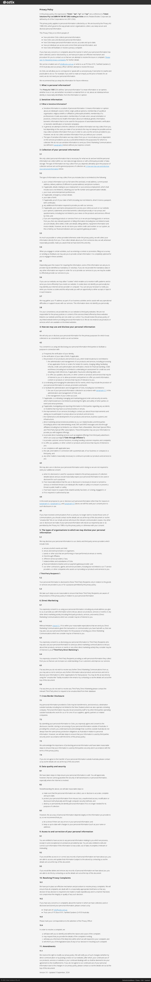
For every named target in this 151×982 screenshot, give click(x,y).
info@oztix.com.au (66, 64)
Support (147, 980)
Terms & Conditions (128, 980)
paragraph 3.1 (101, 390)
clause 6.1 (56, 625)
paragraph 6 (58, 145)
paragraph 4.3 (70, 503)
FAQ (142, 980)
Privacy (138, 980)
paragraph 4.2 (55, 503)
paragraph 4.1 (45, 503)
